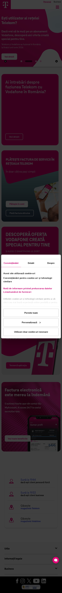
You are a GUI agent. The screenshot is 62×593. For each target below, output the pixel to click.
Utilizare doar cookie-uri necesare (31, 332)
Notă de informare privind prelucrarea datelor (27, 288)
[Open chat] (55, 560)
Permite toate (31, 313)
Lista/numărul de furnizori (18, 292)
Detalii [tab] (31, 263)
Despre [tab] (51, 263)
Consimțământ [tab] (11, 263)
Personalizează (29, 322)
